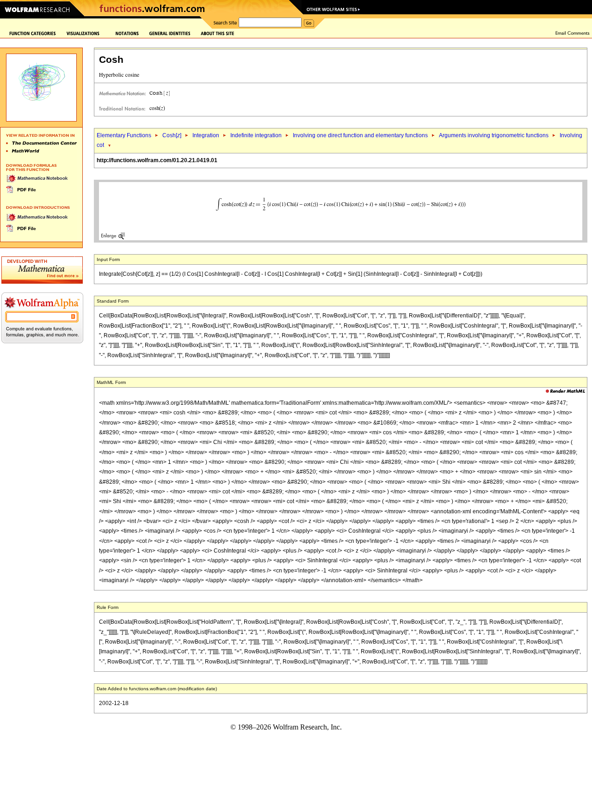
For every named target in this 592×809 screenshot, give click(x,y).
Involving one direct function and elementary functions (360, 135)
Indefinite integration (256, 135)
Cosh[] (171, 135)
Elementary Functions (124, 135)
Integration (205, 135)
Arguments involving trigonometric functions (494, 135)
